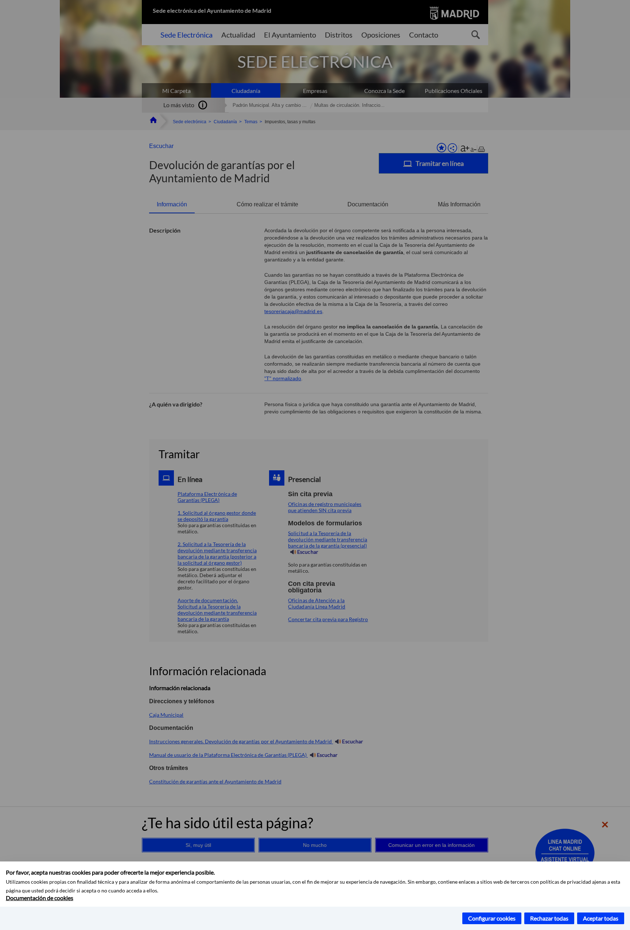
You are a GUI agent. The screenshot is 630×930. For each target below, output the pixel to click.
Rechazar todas (549, 918)
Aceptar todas (600, 918)
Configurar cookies (492, 918)
